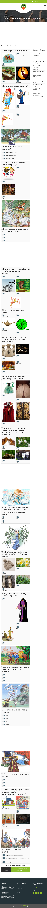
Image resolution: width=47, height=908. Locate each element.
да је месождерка (9, 779)
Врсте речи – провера (38, 78)
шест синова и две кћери (10, 234)
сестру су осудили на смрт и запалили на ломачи (14, 855)
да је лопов (8, 785)
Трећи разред (7, 16)
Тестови (20, 886)
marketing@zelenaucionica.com (39, 887)
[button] (8, 59)
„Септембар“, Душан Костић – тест (37, 66)
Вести (19, 895)
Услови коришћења (23, 905)
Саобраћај (35, 69)
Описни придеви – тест (38, 71)
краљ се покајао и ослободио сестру (12, 862)
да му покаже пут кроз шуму (11, 155)
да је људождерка (9, 782)
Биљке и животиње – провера (38, 85)
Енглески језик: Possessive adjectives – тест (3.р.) (38, 75)
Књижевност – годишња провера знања (38, 92)
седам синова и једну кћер (10, 240)
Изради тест (21, 888)
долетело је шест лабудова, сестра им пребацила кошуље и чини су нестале (15, 859)
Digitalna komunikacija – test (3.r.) (38, 81)
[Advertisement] (23, 31)
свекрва (7, 724)
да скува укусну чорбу (10, 158)
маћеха (7, 715)
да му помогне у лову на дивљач (11, 152)
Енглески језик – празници (36, 88)
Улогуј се (36, 1)
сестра (7, 718)
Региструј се (43, 1)
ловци (7, 721)
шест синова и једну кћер (10, 237)
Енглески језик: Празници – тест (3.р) (38, 96)
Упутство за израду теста (22, 892)
